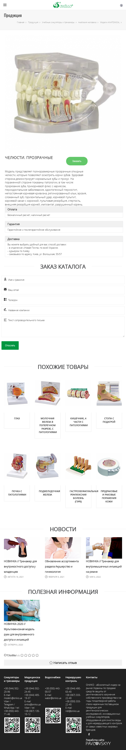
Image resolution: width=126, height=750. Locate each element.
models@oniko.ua (13, 698)
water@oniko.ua (53, 698)
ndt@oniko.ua (72, 711)
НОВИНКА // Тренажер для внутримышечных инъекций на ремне (104, 566)
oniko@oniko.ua (32, 704)
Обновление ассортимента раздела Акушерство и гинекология (62, 566)
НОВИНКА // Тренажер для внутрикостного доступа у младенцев (20, 566)
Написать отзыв (65, 663)
